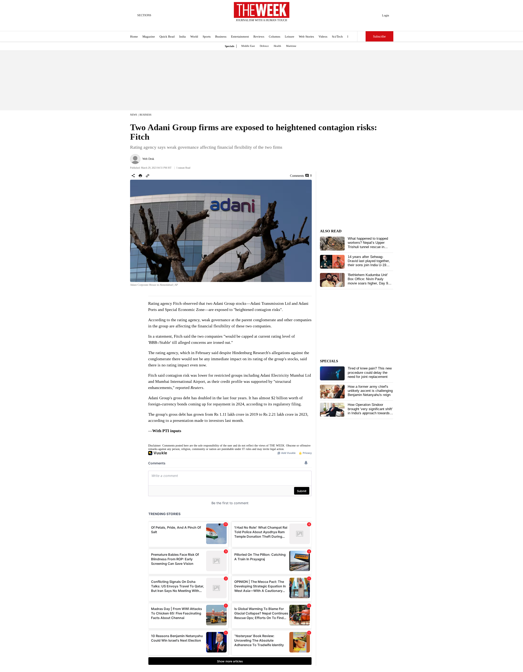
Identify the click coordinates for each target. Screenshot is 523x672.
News (133, 114)
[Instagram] (258, 25)
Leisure (289, 36)
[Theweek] (261, 10)
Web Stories (306, 36)
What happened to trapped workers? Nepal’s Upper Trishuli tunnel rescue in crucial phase (368, 245)
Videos (323, 36)
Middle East (248, 45)
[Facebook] (244, 25)
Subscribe (379, 36)
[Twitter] (251, 25)
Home (134, 36)
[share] (133, 176)
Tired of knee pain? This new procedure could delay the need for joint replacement (370, 372)
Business (220, 36)
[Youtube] (264, 25)
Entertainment (240, 36)
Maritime (291, 45)
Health (277, 45)
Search (361, 36)
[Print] (140, 176)
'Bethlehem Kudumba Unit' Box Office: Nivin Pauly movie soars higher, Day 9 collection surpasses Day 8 (368, 281)
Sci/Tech (337, 36)
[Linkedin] (271, 25)
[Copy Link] (147, 176)
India (182, 36)
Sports (207, 36)
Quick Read (167, 36)
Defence (264, 45)
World (194, 36)
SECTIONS (144, 15)
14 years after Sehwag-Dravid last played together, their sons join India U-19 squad (369, 263)
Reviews (258, 36)
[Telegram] (278, 25)
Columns (274, 36)
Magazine (148, 36)
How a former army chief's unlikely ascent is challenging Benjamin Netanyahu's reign (370, 391)
